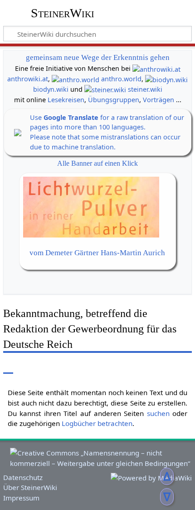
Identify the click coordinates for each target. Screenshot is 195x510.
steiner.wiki (145, 89)
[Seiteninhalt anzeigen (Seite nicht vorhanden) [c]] (8, 366)
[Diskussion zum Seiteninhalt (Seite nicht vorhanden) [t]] (29, 366)
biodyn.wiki (50, 89)
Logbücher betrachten (97, 423)
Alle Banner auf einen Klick (97, 163)
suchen (158, 413)
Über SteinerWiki (30, 487)
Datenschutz (23, 477)
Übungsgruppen (113, 99)
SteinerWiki (62, 13)
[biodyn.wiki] (166, 78)
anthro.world (121, 78)
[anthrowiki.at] (156, 68)
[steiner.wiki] (105, 89)
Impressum (21, 497)
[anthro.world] (75, 78)
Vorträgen (158, 99)
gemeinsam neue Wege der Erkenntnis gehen (98, 57)
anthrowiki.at (27, 78)
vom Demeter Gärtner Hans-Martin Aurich (97, 252)
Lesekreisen (66, 99)
